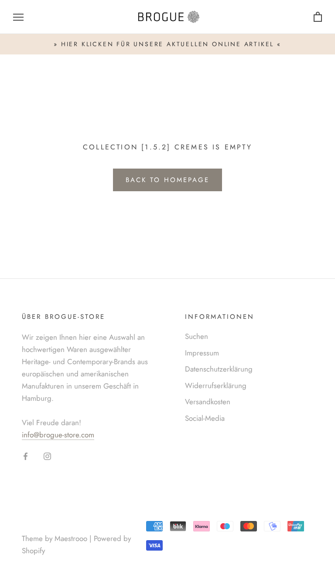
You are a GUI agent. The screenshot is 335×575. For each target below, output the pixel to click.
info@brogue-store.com (58, 435)
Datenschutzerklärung (219, 369)
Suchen (196, 336)
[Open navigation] (18, 17)
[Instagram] (47, 456)
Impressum (202, 353)
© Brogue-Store (57, 525)
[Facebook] (25, 456)
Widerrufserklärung (215, 385)
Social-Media (205, 418)
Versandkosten (207, 401)
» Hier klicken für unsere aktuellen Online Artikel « (167, 44)
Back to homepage (167, 180)
